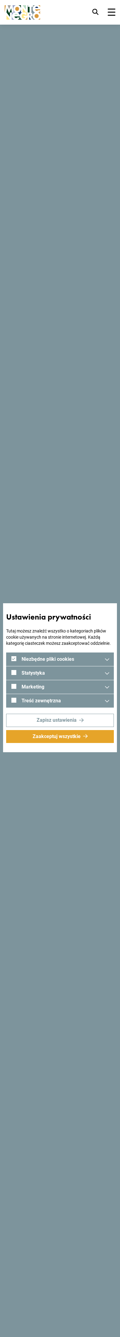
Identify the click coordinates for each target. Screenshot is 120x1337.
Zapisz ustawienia (57, 720)
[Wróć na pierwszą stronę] (22, 12)
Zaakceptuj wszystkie (57, 736)
